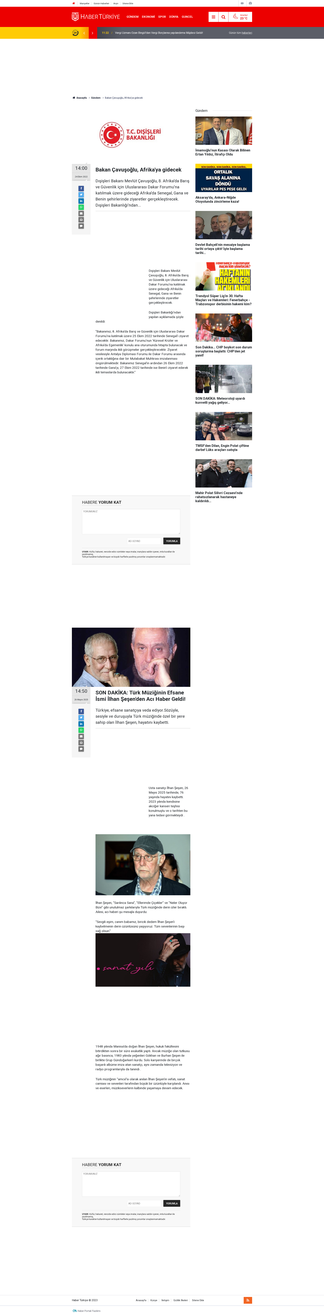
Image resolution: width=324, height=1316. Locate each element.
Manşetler (84, 3)
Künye (154, 1300)
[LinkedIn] (81, 201)
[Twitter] (81, 194)
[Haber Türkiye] (96, 16)
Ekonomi (148, 16)
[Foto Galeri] (250, 3)
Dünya (173, 16)
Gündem (133, 16)
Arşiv (115, 3)
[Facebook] (81, 188)
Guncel (187, 16)
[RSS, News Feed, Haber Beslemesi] (248, 1300)
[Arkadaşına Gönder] (81, 213)
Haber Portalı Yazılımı (89, 1311)
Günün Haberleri (101, 3)
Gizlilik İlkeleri (180, 1300)
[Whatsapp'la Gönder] (81, 207)
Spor (162, 16)
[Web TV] (242, 3)
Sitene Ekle (128, 3)
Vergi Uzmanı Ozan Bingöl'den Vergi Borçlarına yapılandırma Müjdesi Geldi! (159, 32)
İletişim (165, 1300)
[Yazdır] (81, 219)
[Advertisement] (162, 67)
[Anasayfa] (74, 3)
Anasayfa (141, 1300)
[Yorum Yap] (81, 226)
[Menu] (213, 17)
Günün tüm (240, 32)
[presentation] (84, 33)
